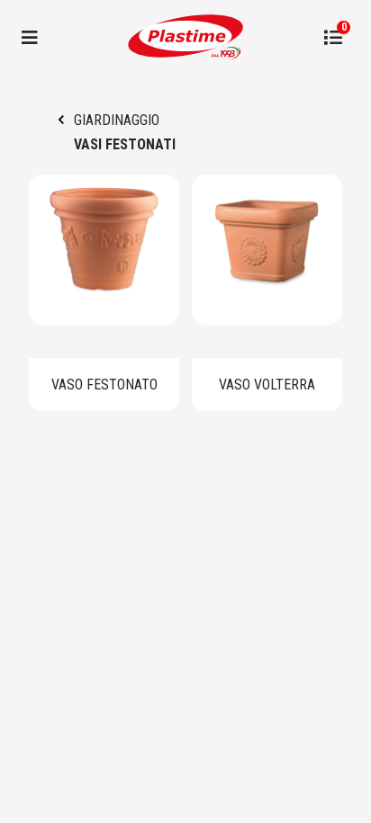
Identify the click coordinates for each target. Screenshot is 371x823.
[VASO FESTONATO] (104, 249)
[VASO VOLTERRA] (267, 249)
